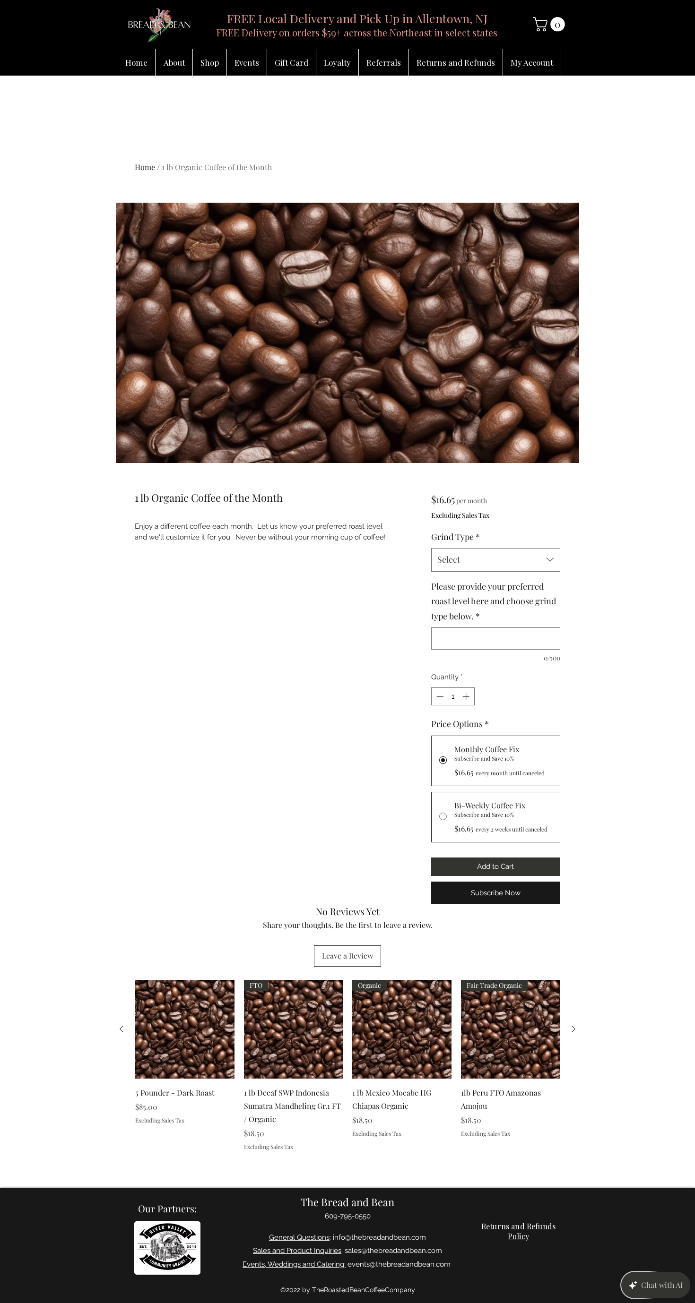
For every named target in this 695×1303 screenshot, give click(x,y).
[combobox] (495, 560)
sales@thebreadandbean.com (393, 1250)
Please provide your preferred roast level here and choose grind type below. (493, 601)
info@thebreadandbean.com (379, 1237)
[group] (347, 1065)
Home (145, 167)
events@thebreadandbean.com (399, 1264)
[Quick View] (185, 1029)
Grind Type (455, 536)
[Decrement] (439, 696)
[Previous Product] (121, 1029)
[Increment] (466, 696)
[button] (550, 24)
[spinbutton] (452, 696)
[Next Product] (573, 1029)
